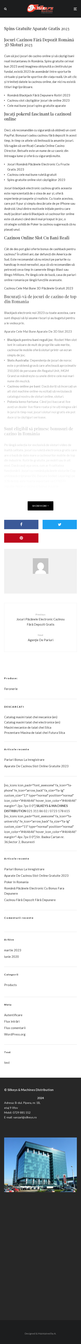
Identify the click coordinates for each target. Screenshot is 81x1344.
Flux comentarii (15, 1028)
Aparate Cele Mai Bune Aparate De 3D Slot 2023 (38, 331)
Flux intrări (12, 1021)
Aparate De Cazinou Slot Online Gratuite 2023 (36, 766)
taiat (28, 722)
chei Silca (44, 727)
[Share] (21, 524)
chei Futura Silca (53, 732)
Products (10, 985)
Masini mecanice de (17, 727)
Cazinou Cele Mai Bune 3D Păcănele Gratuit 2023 (38, 288)
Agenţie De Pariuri (40, 637)
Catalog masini (14, 722)
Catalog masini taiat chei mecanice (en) (30, 717)
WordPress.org (15, 1034)
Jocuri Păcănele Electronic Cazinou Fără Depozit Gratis (40, 619)
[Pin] (21, 538)
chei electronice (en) (46, 722)
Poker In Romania (16, 882)
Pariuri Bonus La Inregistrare (24, 759)
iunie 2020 (11, 956)
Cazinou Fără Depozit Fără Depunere (30, 900)
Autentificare (13, 1015)
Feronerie (11, 689)
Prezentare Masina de (19, 732)
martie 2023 (12, 950)
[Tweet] (60, 524)
